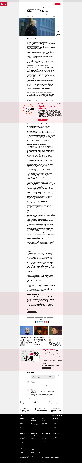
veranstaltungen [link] (24, 1)
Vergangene (44, 439)
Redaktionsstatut (48, 456)
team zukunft (33, 435)
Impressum (51, 457)
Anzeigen (21, 452)
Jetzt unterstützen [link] (32, 312)
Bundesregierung (33, 420)
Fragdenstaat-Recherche (50, 135)
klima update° (22, 438)
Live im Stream (44, 438)
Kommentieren (33, 319)
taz (22, 415)
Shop (21, 451)
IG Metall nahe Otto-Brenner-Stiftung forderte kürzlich (41, 253)
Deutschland (28, 7)
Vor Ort (43, 437)
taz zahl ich (54, 423)
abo (53, 420)
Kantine (21, 449)
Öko (20, 421)
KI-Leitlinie (60, 456)
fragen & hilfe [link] (31, 1)
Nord (20, 428)
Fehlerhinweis (38, 319)
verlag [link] (21, 1)
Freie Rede (21, 441)
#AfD (33, 317)
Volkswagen (33, 421)
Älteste (54, 372)
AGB (54, 457)
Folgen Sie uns (54, 415)
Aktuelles (43, 420)
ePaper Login (33, 450)
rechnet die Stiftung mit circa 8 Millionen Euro (43, 63)
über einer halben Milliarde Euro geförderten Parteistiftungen (42, 96)
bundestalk (21, 435)
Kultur (21, 424)
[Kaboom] (28, 382)
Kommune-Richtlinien (54, 456)
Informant (43, 457)
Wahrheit (21, 430)
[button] (61, 4)
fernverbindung (22, 437)
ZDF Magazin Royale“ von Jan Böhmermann (44, 136)
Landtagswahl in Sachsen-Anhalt (35, 425)
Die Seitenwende (44, 423)
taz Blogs (54, 435)
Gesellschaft (22, 423)
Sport (21, 426)
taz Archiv (54, 440)
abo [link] (51, 1)
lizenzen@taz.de (26, 457)
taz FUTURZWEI (55, 437)
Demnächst (43, 435)
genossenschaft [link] (55, 1)
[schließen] (61, 103)
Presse (43, 426)
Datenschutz (47, 457)
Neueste (51, 372)
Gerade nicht (58, 103)
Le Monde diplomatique (56, 438)
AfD (31, 7)
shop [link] (28, 1)
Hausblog (43, 421)
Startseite (21, 7)
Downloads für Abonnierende (35, 452)
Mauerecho (21, 439)
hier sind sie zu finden (37, 377)
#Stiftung (45, 317)
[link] (22, 4)
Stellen (43, 424)
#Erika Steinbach (29, 317)
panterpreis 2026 (55, 427)
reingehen (21, 442)
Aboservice (32, 449)
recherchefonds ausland (56, 424)
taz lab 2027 (43, 441)
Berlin (21, 427)
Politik (24, 7)
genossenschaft (55, 421)
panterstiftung (55, 426)
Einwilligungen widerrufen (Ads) (47, 458)
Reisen (21, 448)
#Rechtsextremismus (50, 317)
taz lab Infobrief (33, 439)
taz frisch (32, 437)
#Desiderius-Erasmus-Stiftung (39, 317)
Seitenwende (57, 457)
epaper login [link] (60, 1)
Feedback (32, 448)
